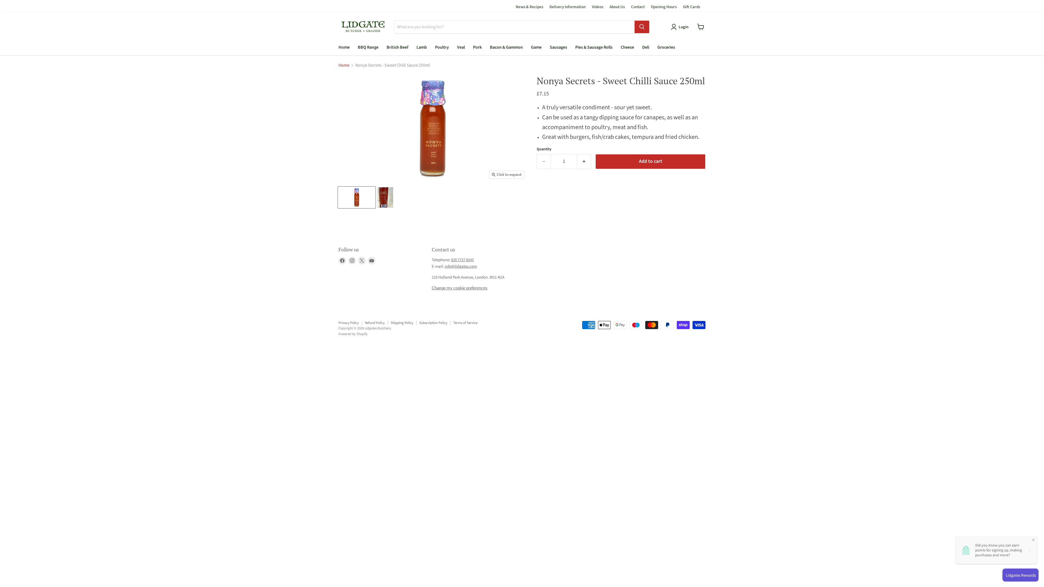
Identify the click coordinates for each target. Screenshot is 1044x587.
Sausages (558, 47)
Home (344, 47)
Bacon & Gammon (506, 47)
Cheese (627, 47)
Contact (638, 7)
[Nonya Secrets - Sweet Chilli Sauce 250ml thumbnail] (356, 197)
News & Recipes (529, 7)
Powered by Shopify (353, 334)
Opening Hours (664, 7)
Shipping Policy (402, 322)
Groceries (666, 47)
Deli (645, 47)
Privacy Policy (348, 322)
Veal (461, 47)
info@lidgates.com (461, 266)
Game (536, 47)
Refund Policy (375, 322)
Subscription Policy (433, 322)
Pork (477, 47)
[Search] (642, 27)
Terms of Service (465, 322)
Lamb (422, 47)
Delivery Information (567, 7)
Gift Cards (691, 7)
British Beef (397, 47)
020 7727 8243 (462, 260)
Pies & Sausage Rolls (594, 47)
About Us (617, 7)
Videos (597, 7)
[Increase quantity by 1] (584, 161)
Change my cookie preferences (459, 288)
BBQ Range (368, 47)
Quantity (544, 149)
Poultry (442, 47)
